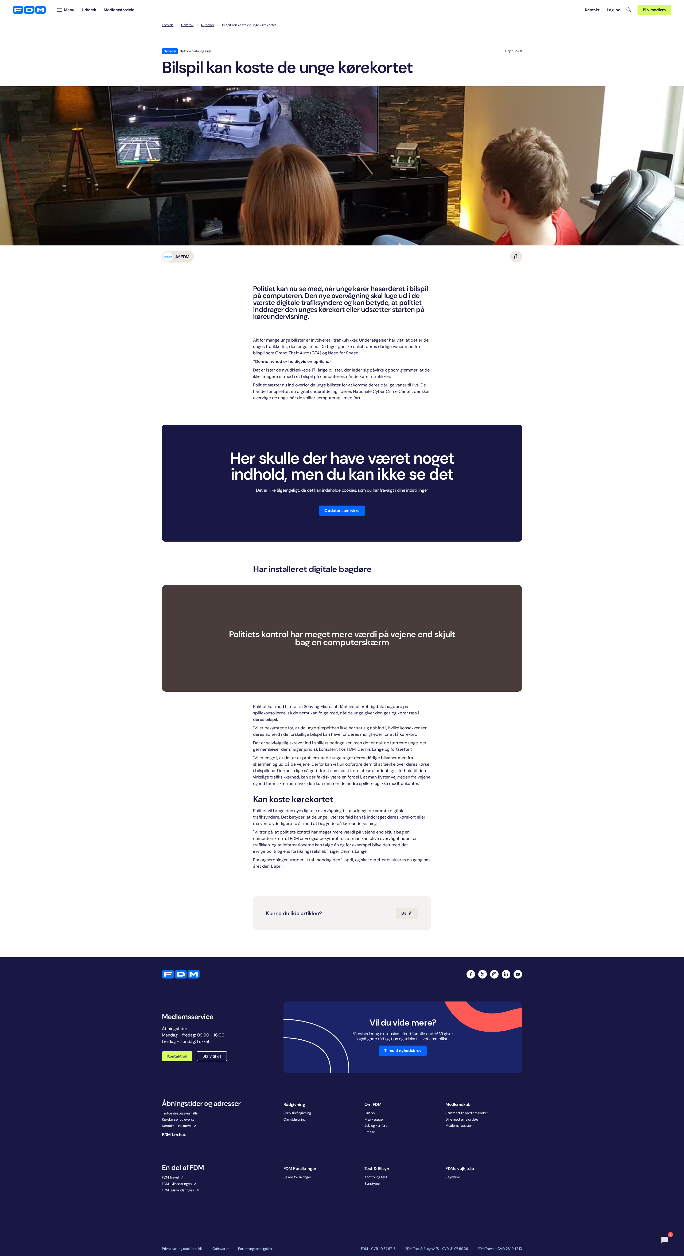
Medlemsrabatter (458, 1125)
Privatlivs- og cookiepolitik (182, 1249)
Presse (369, 1132)
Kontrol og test (375, 1177)
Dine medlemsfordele (461, 1119)
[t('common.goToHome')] (181, 974)
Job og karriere (375, 1125)
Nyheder (207, 25)
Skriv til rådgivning (297, 1113)
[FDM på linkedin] (506, 974)
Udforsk (187, 25)
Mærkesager (374, 1119)
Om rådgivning (294, 1119)
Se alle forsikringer (297, 1177)
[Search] (629, 10)
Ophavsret (220, 1249)
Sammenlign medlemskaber (466, 1113)
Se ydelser (453, 1177)
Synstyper (372, 1183)
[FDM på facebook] (471, 974)
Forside (167, 25)
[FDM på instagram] (494, 974)
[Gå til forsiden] (29, 10)
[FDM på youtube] (518, 974)
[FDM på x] (482, 974)
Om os (369, 1113)
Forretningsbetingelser (255, 1249)
